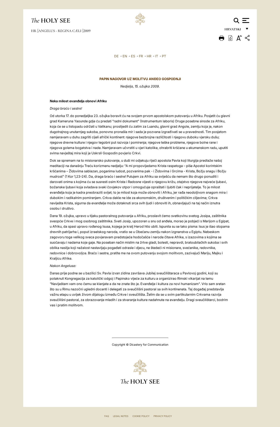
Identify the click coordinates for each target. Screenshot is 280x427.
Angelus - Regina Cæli (60, 30)
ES (133, 56)
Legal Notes (120, 416)
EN (125, 56)
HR (149, 56)
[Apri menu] (245, 20)
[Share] (248, 38)
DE (116, 56)
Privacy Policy (163, 416)
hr (34, 30)
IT (156, 56)
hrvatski (233, 30)
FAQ (106, 416)
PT (164, 56)
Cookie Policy (140, 416)
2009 (87, 30)
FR (141, 56)
